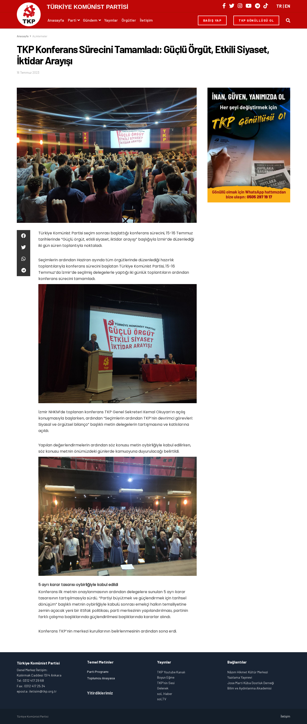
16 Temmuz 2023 (28, 72)
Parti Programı (97, 671)
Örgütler (129, 20)
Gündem (90, 20)
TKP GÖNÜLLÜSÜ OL (256, 20)
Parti (72, 20)
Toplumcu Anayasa (101, 678)
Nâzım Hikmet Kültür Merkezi (247, 672)
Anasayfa (55, 20)
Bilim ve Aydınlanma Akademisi (249, 688)
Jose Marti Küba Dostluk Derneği (250, 683)
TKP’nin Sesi (166, 683)
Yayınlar (111, 20)
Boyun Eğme (165, 677)
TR (279, 6)
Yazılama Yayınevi (239, 677)
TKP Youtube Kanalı (171, 672)
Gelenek (162, 688)
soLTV (161, 699)
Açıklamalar (39, 36)
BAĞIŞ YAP (212, 20)
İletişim (146, 20)
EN (287, 6)
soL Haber (164, 694)
